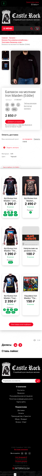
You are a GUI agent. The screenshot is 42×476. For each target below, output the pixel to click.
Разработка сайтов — (21, 466)
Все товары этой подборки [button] (21, 324)
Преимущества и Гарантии (21, 416)
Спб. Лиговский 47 (21, 457)
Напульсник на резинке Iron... (31, 249)
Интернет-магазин (21, 461)
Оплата (21, 413)
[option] (25, 67)
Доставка (21, 410)
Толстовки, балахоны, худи (12, 42)
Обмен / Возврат (21, 419)
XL (7, 109)
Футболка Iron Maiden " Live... (10, 199)
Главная (5, 38)
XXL (14, 109)
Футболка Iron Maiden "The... (10, 249)
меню (9, 28)
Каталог (12, 38)
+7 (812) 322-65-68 (21, 459)
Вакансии (21, 393)
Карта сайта (21, 402)
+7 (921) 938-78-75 (21, 463)
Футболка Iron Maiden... (30, 199)
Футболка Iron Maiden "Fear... (10, 297)
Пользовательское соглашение (21, 396)
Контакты (4, 3)
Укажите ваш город (32, 2)
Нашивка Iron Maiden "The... (30, 297)
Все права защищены (21, 449)
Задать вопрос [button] (12, 147)
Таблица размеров (30, 103)
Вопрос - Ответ (21, 422)
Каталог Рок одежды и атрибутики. (15, 40)
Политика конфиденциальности (21, 399)
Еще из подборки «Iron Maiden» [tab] (11, 167)
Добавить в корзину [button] (15, 122)
